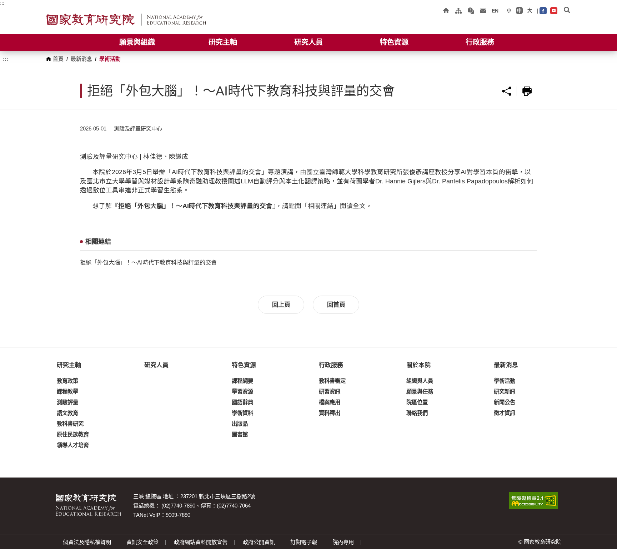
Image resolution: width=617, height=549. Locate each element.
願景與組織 (137, 42)
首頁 (58, 59)
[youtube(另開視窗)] (553, 11)
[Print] (527, 91)
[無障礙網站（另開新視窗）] (533, 500)
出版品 (240, 424)
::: (2, 3)
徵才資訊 (504, 413)
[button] (567, 10)
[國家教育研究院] (126, 20)
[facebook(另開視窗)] (543, 11)
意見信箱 (483, 10)
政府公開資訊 (259, 542)
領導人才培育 (73, 445)
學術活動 (504, 381)
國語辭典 (242, 402)
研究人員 (308, 42)
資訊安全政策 (142, 542)
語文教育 (67, 413)
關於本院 (418, 365)
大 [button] (529, 10)
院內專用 (343, 542)
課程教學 (67, 392)
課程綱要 (242, 381)
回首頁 (446, 10)
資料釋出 (329, 413)
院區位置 (417, 402)
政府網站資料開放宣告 (200, 542)
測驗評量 (67, 402)
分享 (506, 91)
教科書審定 (332, 381)
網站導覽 (458, 10)
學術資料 (242, 413)
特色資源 (394, 42)
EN (495, 10)
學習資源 (242, 392)
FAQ (471, 10)
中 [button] (519, 10)
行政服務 (480, 42)
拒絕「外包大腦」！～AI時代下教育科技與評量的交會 (148, 262)
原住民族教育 (73, 434)
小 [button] (509, 10)
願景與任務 (419, 392)
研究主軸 (223, 42)
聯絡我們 (417, 413)
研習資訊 (329, 392)
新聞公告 (504, 402)
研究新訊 (504, 392)
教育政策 (67, 381)
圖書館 (240, 434)
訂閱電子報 (303, 542)
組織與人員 (419, 381)
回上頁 (281, 304)
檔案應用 (329, 402)
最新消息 (81, 59)
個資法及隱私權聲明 (87, 542)
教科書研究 (70, 424)
